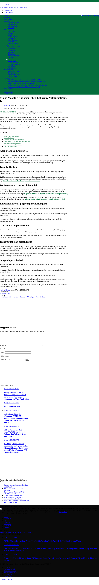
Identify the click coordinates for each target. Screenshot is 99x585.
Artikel (6, 59)
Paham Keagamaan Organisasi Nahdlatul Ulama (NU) (24, 80)
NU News (7, 45)
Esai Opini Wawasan (14, 64)
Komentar (3, 345)
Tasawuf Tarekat (13, 76)
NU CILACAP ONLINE (8, 112)
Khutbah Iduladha (13, 22)
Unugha (10, 57)
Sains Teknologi (13, 43)
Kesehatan (11, 42)
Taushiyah (11, 28)
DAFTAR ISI (5, 132)
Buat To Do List (9, 138)
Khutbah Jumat (12, 26)
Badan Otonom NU (14, 47)
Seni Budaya (12, 68)
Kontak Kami (8, 576)
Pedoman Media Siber (10, 572)
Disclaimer (7, 567)
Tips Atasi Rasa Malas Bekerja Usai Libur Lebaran (21, 181)
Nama (2, 349)
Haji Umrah (11, 73)
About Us (7, 17)
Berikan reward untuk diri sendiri (14, 139)
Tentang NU (8, 78)
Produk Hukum (8, 88)
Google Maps (63, 512)
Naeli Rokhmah (5, 105)
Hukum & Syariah (13, 75)
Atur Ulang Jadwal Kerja (11, 136)
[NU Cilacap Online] (13, 7)
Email (2, 352)
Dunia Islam (11, 31)
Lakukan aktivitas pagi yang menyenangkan (17, 141)
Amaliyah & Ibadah (14, 71)
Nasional (10, 33)
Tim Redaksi (8, 574)
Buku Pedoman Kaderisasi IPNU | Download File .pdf (14, 493)
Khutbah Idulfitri (13, 24)
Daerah (10, 35)
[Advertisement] (34, 311)
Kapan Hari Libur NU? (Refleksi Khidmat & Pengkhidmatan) (46, 194)
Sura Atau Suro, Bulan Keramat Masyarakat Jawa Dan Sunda (13, 498)
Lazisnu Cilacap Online (24, 532)
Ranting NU (11, 54)
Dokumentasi (12, 48)
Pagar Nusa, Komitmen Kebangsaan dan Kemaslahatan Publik (16, 501)
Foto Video (11, 38)
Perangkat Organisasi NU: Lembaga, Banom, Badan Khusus (26, 81)
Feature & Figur (12, 36)
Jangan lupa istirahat (10, 146)
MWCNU (11, 52)
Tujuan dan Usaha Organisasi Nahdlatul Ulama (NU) (24, 87)
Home (6, 15)
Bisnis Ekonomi (12, 40)
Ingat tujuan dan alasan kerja (13, 145)
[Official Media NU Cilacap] (90, 15)
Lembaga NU (12, 50)
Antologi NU (12, 61)
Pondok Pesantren (13, 55)
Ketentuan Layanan (10, 571)
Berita (6, 29)
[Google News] (5, 293)
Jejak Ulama (11, 66)
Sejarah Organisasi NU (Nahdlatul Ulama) (21, 83)
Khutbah (6, 21)
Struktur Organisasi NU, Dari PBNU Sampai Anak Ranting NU (27, 85)
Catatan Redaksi (13, 62)
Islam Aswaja (8, 19)
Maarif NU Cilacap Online (8, 532)
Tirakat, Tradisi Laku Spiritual (13, 495)
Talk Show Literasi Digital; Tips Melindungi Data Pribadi (44, 199)
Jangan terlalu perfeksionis (12, 143)
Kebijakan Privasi (9, 569)
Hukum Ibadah (8, 69)
